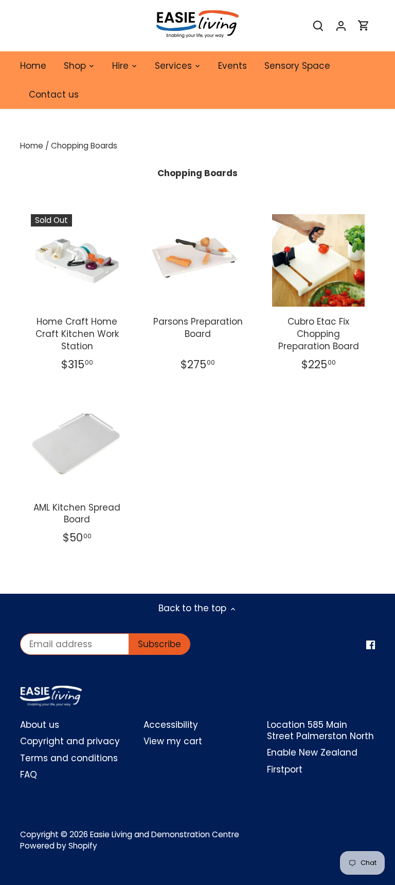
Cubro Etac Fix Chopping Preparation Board (318, 333)
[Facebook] (370, 644)
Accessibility (170, 725)
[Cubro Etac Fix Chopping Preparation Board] (318, 260)
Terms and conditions (69, 758)
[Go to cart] (363, 26)
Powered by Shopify (58, 845)
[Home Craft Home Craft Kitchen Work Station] (77, 251)
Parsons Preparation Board (198, 327)
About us (39, 725)
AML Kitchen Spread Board (76, 513)
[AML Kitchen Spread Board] (77, 446)
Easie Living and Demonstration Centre (164, 834)
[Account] (341, 26)
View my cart (172, 741)
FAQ (28, 774)
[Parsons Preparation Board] (198, 260)
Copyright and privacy (70, 741)
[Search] (318, 26)
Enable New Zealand (312, 752)
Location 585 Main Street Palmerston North (320, 730)
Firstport (284, 769)
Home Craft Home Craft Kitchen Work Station (77, 333)
